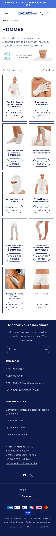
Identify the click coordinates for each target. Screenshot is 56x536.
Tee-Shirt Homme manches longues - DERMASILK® (14, 104)
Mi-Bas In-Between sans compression (41, 152)
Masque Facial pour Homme (15, 200)
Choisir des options (15, 114)
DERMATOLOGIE (15, 369)
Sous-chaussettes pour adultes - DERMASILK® (14, 153)
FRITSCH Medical (21, 518)
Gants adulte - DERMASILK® (41, 103)
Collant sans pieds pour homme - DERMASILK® (14, 247)
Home (5, 21)
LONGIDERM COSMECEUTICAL (23, 390)
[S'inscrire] (46, 349)
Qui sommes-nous (15, 428)
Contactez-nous (14, 421)
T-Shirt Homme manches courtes (41, 200)
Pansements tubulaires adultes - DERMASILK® (41, 247)
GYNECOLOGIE (14, 376)
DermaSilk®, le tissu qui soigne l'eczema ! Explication (28, 412)
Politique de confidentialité (37, 527)
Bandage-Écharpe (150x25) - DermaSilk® (14, 296)
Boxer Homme (41, 294)
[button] (6, 13)
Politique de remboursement (39, 522)
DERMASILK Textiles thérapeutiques (25, 383)
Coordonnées (16, 527)
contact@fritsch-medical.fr (21, 463)
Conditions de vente (16, 435)
